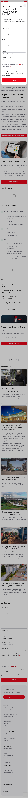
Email (3, 40)
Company (4, 45)
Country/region (6, 57)
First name (5, 28)
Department (5, 51)
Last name (5, 34)
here (20, 64)
